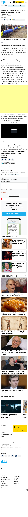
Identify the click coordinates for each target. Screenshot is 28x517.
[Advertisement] (14, 99)
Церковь (3, 487)
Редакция (3, 430)
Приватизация (4, 477)
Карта (2, 436)
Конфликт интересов (19, 473)
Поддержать (20, 2)
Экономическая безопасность (17, 476)
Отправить (14, 195)
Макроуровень (4, 473)
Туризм (15, 485)
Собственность (17, 487)
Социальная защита (18, 468)
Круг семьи (16, 483)
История (16, 481)
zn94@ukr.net (18, 447)
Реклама (3, 432)
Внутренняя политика (6, 468)
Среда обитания (4, 485)
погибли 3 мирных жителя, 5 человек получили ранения (13, 153)
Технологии (4, 483)
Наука (2, 481)
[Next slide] (26, 6)
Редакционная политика (7, 434)
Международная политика (7, 470)
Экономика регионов (6, 479)
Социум (15, 479)
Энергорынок (4, 475)
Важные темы (4, 5)
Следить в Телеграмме (15, 213)
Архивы (3, 427)
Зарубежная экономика (19, 470)
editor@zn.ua (22, 449)
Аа (13, 2)
